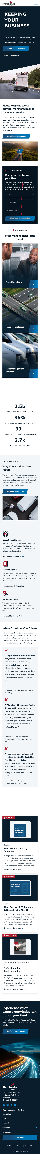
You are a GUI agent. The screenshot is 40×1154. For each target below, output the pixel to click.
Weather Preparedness (11, 963)
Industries (6, 1123)
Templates (10, 818)
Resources (6, 1132)
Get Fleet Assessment (16, 1031)
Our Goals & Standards (12, 556)
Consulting (16, 282)
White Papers (11, 935)
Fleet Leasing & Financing (13, 586)
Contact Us (20, 1137)
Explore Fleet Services (16, 48)
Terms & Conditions (21, 1151)
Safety (21, 963)
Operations (7, 845)
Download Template (12, 869)
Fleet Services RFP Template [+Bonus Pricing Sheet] (18, 909)
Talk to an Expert (9, 55)
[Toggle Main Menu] (36, 3)
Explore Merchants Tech (12, 616)
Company (6, 1127)
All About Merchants (15, 491)
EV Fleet (5, 1118)
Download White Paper (13, 989)
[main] (20, 539)
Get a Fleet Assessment (16, 136)
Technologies (17, 326)
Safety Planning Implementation (12, 970)
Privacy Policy (29, 1146)
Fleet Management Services (15, 370)
